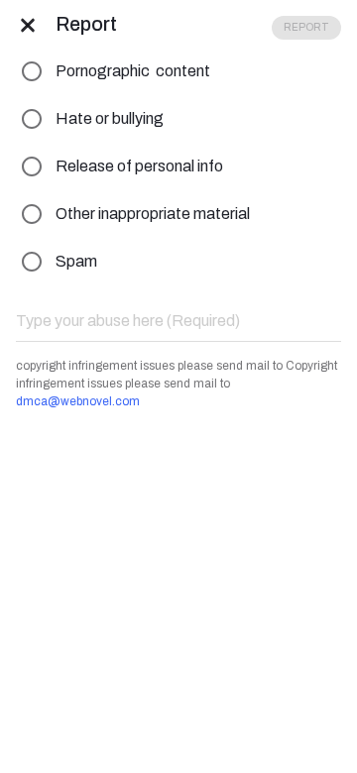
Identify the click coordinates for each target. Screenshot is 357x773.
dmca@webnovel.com (78, 401)
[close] (28, 24)
